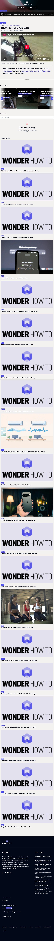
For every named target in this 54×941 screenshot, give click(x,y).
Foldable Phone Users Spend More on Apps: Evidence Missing (18, 378)
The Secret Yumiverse (40, 14)
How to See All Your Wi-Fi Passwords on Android (43, 857)
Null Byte (24, 11)
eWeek (30, 927)
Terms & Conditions (6, 898)
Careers (7, 908)
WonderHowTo (4, 11)
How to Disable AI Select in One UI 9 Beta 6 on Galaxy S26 (17, 344)
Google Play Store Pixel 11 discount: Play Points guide (16, 827)
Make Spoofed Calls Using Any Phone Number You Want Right (43, 888)
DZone (4, 930)
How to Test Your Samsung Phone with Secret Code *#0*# (42, 880)
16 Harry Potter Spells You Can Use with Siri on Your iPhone (43, 869)
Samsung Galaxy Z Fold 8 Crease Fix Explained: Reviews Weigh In (19, 694)
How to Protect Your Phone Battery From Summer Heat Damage (19, 553)
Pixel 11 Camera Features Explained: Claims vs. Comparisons (18, 520)
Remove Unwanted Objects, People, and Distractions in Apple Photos (43, 861)
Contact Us (4, 903)
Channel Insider (47, 927)
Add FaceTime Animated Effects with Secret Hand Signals (43, 876)
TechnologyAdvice (13, 927)
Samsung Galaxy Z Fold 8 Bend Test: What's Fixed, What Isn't (18, 793)
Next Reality (17, 11)
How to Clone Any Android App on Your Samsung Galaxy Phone (43, 865)
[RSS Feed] (11, 872)
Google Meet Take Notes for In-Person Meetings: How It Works (18, 760)
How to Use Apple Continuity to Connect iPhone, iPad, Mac (17, 411)
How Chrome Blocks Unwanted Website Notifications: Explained (19, 660)
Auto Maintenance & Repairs (27, 8)
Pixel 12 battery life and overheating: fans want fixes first (17, 204)
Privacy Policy (5, 900)
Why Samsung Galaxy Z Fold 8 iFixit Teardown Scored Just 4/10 (18, 586)
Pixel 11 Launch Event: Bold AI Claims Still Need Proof (16, 485)
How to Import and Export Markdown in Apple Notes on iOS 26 (18, 727)
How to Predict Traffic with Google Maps (43, 873)
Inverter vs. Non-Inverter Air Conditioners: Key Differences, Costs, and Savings (23, 451)
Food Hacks (24, 14)
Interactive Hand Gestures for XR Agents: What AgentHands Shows (20, 171)
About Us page (12, 868)
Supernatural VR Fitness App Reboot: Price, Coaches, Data (17, 627)
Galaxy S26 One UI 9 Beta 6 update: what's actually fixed (17, 237)
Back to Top (5, 917)
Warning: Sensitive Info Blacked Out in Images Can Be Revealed (43, 892)
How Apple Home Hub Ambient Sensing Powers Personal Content (19, 311)
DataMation (38, 927)
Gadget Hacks (11, 11)
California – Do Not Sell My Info (9, 905)
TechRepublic (23, 927)
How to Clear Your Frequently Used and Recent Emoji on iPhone (43, 884)
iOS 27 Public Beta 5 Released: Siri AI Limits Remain (15, 278)
